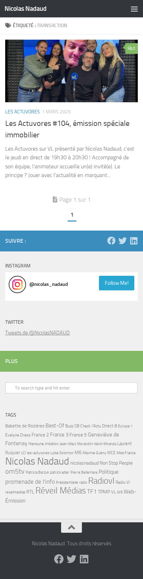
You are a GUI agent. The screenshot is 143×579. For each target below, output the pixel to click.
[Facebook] (111, 240)
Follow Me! (117, 283)
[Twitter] (122, 240)
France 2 (40, 435)
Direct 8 (109, 425)
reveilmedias (15, 492)
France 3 (59, 435)
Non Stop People (116, 463)
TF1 (92, 491)
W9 (120, 492)
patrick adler (59, 472)
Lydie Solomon (62, 453)
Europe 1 (125, 426)
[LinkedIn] (133, 240)
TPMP (104, 492)
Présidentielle (67, 482)
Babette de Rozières (24, 425)
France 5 (78, 435)
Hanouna (36, 443)
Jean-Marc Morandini (76, 444)
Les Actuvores (22, 112)
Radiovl (101, 481)
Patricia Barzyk (37, 472)
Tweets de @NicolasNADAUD (37, 333)
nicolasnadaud (84, 463)
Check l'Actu (90, 426)
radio (83, 482)
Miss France (126, 452)
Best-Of (54, 425)
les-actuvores (38, 452)
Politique (108, 471)
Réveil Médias (60, 490)
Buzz (69, 426)
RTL (30, 492)
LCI (23, 452)
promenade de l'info (30, 481)
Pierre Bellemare (84, 472)
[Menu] (134, 8)
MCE (111, 452)
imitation (52, 444)
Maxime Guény (94, 452)
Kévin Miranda (105, 444)
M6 (78, 453)
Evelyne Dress (18, 435)
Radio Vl (123, 482)
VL (113, 491)
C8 (76, 425)
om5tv (15, 471)
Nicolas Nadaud (25, 9)
